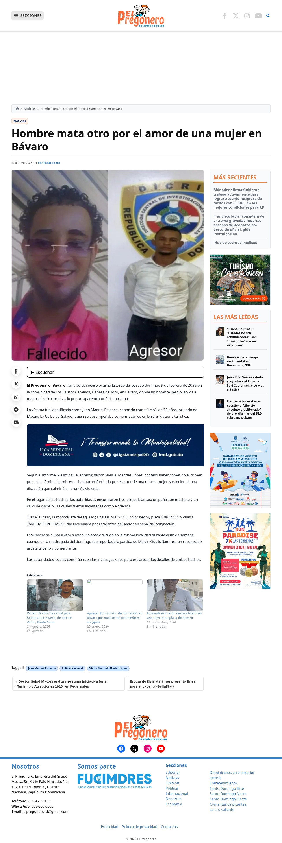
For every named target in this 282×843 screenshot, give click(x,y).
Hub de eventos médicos (235, 242)
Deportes (173, 798)
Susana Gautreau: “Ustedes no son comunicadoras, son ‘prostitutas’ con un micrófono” (242, 337)
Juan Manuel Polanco (42, 668)
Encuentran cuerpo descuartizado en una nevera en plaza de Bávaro (174, 615)
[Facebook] (224, 15)
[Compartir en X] (16, 384)
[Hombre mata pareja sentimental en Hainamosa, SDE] (220, 361)
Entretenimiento (223, 783)
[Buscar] (268, 15)
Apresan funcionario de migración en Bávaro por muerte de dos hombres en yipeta (114, 617)
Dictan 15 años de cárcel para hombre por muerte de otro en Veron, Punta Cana (49, 617)
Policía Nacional (72, 668)
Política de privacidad (139, 826)
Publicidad (109, 826)
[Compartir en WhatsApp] (16, 396)
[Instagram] (247, 15)
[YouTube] (258, 15)
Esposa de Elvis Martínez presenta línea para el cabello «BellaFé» (162, 683)
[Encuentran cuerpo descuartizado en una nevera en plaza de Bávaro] (175, 595)
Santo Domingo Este (227, 788)
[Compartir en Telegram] (16, 409)
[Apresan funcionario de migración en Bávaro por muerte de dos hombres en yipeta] (115, 595)
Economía (174, 804)
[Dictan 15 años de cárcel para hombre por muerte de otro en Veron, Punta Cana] (55, 595)
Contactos (169, 826)
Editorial (173, 772)
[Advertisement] (141, 68)
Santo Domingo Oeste (228, 799)
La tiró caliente (222, 809)
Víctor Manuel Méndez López (108, 668)
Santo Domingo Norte (228, 793)
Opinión (172, 782)
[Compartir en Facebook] (16, 371)
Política (172, 788)
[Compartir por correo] (16, 422)
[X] (236, 15)
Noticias (30, 109)
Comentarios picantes (228, 804)
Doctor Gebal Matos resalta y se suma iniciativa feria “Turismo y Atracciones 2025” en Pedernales (61, 683)
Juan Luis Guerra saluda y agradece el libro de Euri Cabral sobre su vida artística (245, 383)
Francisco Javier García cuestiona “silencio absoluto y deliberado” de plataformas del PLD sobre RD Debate (244, 409)
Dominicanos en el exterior (232, 772)
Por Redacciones (49, 163)
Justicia (215, 777)
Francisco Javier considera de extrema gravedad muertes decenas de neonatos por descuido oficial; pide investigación (238, 225)
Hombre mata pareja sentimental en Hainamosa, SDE (242, 361)
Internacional (177, 793)
